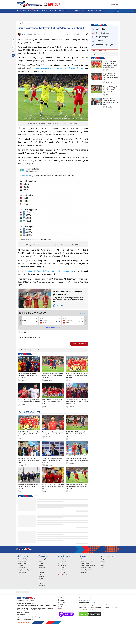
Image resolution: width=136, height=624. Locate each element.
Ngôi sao (95, 54)
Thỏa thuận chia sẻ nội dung (86, 598)
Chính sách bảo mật (84, 600)
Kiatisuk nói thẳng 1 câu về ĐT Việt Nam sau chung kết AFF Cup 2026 (28, 460)
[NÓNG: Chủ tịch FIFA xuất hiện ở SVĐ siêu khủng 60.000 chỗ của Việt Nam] (29, 475)
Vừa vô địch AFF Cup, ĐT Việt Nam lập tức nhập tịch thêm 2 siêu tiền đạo (53, 486)
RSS (60, 606)
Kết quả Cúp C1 (84, 559)
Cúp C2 (41, 578)
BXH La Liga (63, 561)
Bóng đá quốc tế (49, 10)
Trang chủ (20, 23)
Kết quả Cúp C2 (84, 572)
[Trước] (20, 320)
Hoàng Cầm (23, 380)
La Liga (41, 563)
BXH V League (63, 574)
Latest (18, 592)
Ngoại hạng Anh (43, 559)
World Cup (41, 572)
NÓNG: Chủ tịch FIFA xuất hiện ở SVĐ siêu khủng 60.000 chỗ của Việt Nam (28, 486)
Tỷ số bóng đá (21, 565)
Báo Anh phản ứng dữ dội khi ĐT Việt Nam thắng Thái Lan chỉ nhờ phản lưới (76, 486)
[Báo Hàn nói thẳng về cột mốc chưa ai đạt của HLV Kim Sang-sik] (77, 448)
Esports (90, 10)
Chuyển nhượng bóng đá (24, 570)
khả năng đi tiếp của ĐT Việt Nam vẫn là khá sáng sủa (49, 271)
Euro (40, 574)
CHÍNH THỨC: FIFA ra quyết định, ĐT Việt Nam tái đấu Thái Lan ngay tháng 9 (76, 434)
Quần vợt (103, 561)
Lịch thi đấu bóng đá (23, 559)
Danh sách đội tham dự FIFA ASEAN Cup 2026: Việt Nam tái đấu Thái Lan (27, 375)
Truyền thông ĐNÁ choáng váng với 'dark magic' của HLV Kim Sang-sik (52, 460)
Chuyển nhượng (66, 10)
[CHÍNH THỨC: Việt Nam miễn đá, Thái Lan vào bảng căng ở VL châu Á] (53, 390)
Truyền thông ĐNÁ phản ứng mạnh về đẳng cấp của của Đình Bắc (53, 433)
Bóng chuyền (83, 10)
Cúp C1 (41, 561)
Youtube (61, 600)
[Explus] (53, 335)
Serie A (41, 565)
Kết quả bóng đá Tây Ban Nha (87, 565)
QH (69, 380)
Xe (94, 10)
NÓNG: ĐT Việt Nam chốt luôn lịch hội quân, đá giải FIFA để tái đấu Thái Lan (77, 375)
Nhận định (58, 10)
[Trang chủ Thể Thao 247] (17, 11)
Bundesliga (42, 567)
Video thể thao (22, 572)
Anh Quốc (71, 406)
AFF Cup (41, 583)
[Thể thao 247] (29, 4)
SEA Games (42, 581)
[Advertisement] (68, 17)
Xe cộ (102, 565)
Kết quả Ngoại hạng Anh (86, 561)
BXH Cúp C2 (63, 567)
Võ (102, 567)
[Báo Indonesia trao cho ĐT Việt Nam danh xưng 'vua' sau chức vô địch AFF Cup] (77, 390)
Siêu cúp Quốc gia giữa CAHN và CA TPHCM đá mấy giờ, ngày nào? (29, 401)
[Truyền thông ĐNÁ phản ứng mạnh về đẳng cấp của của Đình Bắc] (53, 422)
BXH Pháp (62, 572)
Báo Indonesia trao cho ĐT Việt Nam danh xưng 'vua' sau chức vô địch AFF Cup (77, 401)
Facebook (62, 602)
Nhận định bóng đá (23, 563)
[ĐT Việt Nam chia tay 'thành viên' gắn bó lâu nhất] (35, 298)
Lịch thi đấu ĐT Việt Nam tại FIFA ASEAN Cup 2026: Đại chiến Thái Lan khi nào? (52, 375)
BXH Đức (62, 570)
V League (41, 570)
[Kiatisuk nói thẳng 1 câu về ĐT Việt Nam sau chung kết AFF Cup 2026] (29, 448)
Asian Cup (41, 576)
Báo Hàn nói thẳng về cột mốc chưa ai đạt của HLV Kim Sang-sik (77, 459)
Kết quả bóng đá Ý (85, 563)
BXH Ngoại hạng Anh (65, 559)
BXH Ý (61, 563)
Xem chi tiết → (83, 313)
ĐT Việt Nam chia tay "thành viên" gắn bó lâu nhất (68, 298)
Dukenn (22, 404)
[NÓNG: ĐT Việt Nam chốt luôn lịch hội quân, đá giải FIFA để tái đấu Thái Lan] (77, 364)
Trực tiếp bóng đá (22, 567)
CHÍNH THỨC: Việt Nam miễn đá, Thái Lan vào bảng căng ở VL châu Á (52, 401)
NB (45, 406)
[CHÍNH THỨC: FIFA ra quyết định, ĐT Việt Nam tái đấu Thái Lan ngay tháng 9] (77, 422)
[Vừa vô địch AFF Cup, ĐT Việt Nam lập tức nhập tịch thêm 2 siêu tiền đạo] (53, 475)
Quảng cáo (115, 4)
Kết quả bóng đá (22, 561)
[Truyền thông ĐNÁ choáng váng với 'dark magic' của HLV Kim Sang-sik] (53, 448)
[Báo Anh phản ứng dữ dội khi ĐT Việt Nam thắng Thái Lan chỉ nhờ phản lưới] (77, 475)
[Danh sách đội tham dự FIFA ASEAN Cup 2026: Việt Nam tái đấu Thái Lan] (29, 364)
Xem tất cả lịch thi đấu (53, 327)
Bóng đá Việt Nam (38, 10)
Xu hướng (99, 10)
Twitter (61, 604)
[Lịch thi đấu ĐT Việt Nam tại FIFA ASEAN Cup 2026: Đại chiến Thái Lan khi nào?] (53, 364)
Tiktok (61, 608)
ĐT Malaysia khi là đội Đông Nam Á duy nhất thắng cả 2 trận (57, 68)
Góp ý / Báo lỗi (79, 344)
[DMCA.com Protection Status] (90, 614)
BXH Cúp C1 (63, 565)
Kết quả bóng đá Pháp (85, 570)
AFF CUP (30, 10)
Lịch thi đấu (23, 10)
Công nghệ (25, 592)
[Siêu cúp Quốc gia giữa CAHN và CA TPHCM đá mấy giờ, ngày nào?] (29, 390)
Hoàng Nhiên (48, 380)
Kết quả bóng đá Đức (85, 567)
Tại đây (93, 602)
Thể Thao (75, 10)
